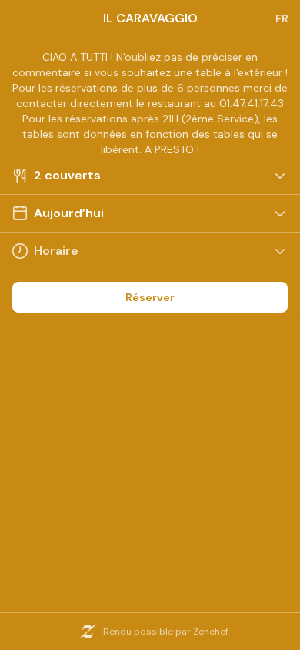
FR (281, 18)
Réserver (150, 297)
